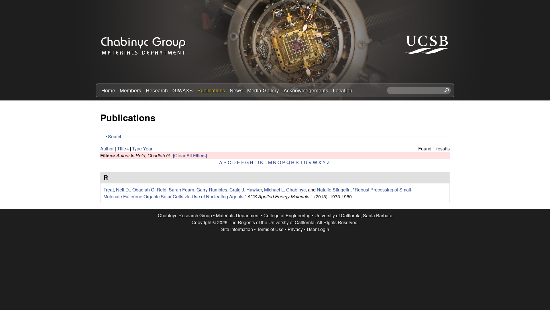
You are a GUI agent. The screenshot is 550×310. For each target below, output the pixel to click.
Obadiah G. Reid (149, 189)
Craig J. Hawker (245, 189)
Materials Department (238, 215)
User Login (318, 229)
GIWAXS (182, 90)
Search (115, 136)
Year (147, 148)
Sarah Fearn (181, 189)
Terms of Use (270, 229)
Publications (211, 90)
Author (107, 148)
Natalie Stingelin (334, 189)
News (236, 90)
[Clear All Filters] (190, 155)
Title (121, 148)
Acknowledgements (306, 90)
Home (108, 90)
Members (130, 90)
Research (157, 90)
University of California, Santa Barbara (353, 215)
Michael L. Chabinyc (285, 189)
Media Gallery (263, 90)
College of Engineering (287, 215)
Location (342, 90)
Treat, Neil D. (116, 189)
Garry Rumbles (212, 189)
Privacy (295, 229)
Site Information (237, 229)
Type (137, 148)
